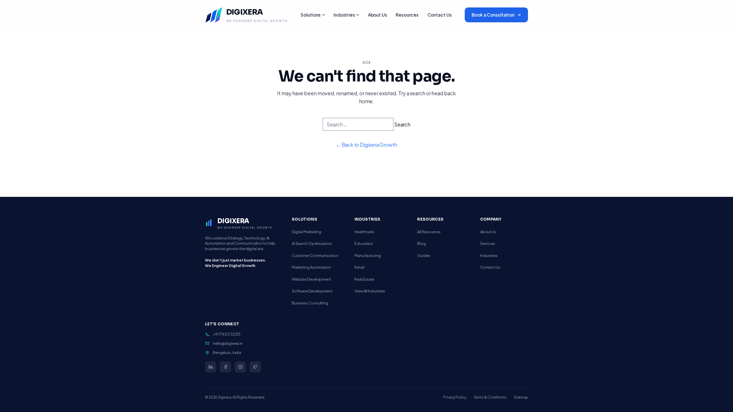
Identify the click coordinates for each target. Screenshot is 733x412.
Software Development (312, 291)
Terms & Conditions (490, 397)
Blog (421, 243)
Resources (407, 14)
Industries (344, 14)
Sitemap (521, 397)
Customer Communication (315, 255)
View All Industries (369, 291)
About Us (377, 14)
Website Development (311, 279)
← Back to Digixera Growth (366, 145)
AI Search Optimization (312, 243)
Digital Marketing (306, 231)
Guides (423, 255)
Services (487, 243)
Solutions (311, 14)
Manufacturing (367, 255)
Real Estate (364, 279)
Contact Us (439, 14)
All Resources (429, 231)
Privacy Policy (454, 397)
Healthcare (364, 231)
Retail (359, 267)
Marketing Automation (311, 267)
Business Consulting (310, 303)
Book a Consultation (493, 14)
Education (363, 243)
